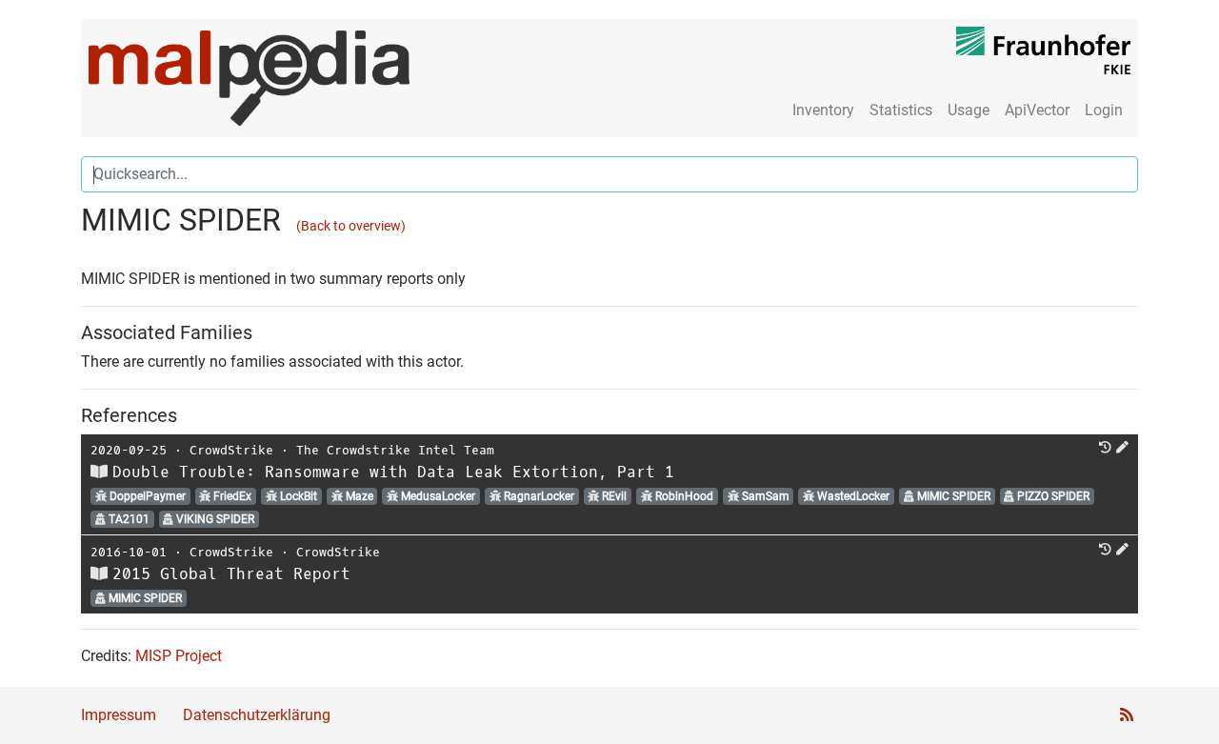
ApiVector (1037, 110)
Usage (968, 110)
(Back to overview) (351, 226)
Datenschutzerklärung (256, 715)
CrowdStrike (231, 450)
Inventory (823, 110)
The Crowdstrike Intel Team (395, 450)
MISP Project (178, 656)
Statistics (900, 110)
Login (1104, 110)
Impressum (118, 715)
